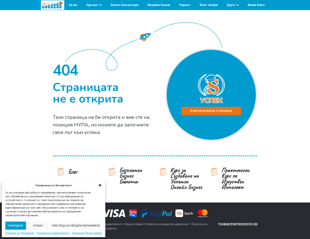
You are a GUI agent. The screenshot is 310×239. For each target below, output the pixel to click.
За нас (73, 5)
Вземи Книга (256, 5)
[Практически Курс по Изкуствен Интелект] (214, 171)
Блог (73, 172)
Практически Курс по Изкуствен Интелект (235, 178)
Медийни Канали (158, 5)
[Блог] (60, 171)
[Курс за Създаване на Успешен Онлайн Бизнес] (163, 171)
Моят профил (209, 5)
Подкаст (185, 5)
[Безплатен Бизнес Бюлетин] (111, 171)
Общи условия (133, 224)
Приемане (16, 225)
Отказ (38, 225)
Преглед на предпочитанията (76, 225)
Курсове (92, 5)
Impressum (78, 233)
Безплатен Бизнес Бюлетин (130, 175)
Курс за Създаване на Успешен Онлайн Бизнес (186, 178)
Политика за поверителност (53, 233)
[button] (100, 185)
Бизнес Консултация (124, 5)
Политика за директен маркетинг (167, 224)
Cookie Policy (20, 233)
